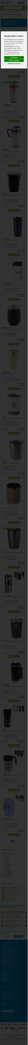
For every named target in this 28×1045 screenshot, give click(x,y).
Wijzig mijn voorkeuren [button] (14, 63)
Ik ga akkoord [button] (14, 57)
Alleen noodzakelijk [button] (14, 60)
